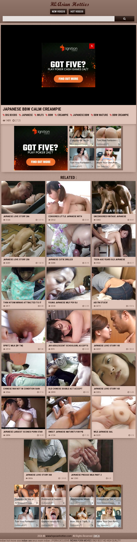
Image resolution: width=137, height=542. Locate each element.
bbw (50, 115)
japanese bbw (80, 115)
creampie (62, 115)
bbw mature (100, 115)
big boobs (11, 115)
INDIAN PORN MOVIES (81, 540)
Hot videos (76, 11)
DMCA (96, 536)
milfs (40, 115)
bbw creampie (120, 115)
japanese (27, 115)
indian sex (27, 540)
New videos (58, 11)
